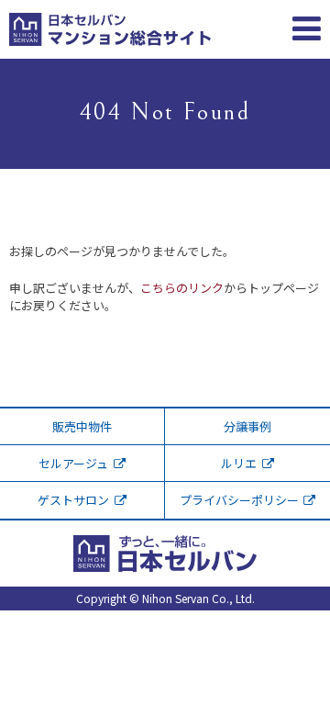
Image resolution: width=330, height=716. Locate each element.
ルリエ (239, 463)
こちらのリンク (182, 287)
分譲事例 (247, 426)
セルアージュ (73, 463)
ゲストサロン (73, 500)
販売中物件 (82, 426)
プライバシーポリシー (239, 500)
